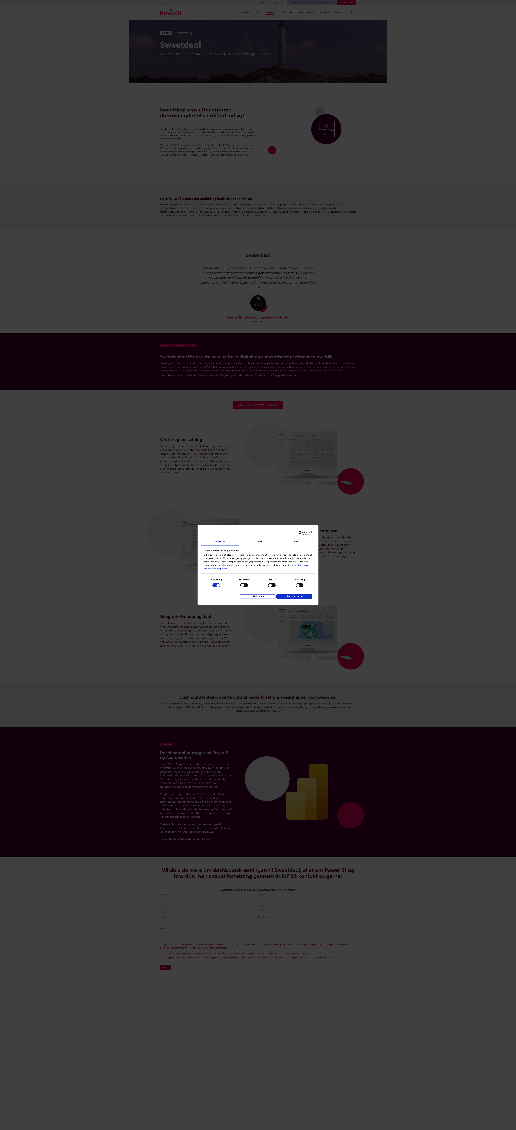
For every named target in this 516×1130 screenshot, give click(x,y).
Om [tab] (296, 542)
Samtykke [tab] (220, 542)
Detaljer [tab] (258, 542)
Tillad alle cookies (294, 596)
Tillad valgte (257, 596)
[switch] (244, 585)
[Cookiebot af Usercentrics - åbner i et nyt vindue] (300, 533)
